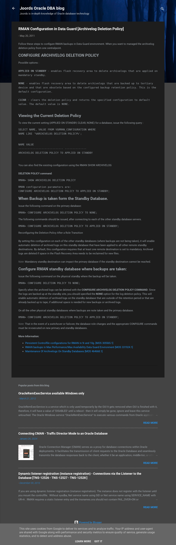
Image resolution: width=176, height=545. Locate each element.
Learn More (83, 541)
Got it (98, 541)
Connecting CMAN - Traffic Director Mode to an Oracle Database (63, 433)
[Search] (162, 9)
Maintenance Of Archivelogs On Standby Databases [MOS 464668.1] (64, 351)
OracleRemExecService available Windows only (51, 393)
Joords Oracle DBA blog (42, 8)
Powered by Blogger (90, 522)
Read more (150, 422)
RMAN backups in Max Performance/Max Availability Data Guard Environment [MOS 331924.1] (79, 347)
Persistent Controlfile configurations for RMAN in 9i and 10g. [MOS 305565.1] (69, 343)
